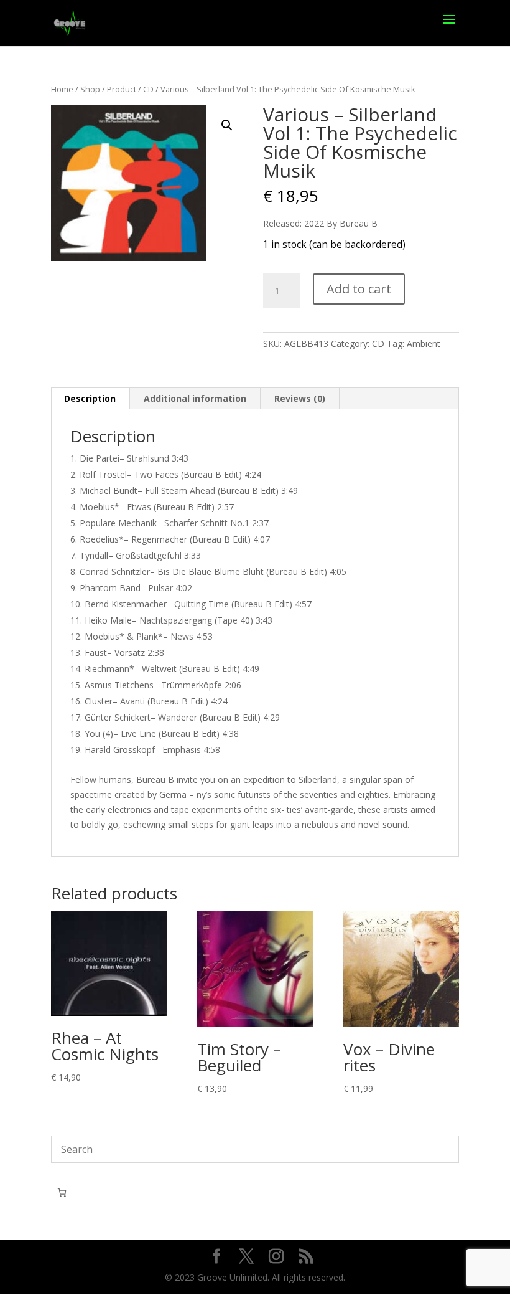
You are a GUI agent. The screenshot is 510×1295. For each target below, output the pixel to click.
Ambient (423, 343)
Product (121, 89)
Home (62, 89)
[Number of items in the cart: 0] (62, 1192)
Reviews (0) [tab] (299, 398)
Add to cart (359, 288)
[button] (227, 125)
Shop (90, 89)
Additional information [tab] (195, 398)
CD (148, 89)
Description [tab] (90, 398)
